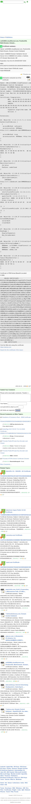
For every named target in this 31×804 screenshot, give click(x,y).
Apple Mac (9, 766)
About (10, 782)
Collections (16, 782)
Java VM (3, 772)
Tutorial (7, 779)
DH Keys (16, 766)
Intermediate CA (20, 770)
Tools (2, 779)
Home (2, 37)
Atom (2, 784)
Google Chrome (23, 768)
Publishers (9, 37)
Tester (2, 788)
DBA (13, 788)
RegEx (14, 790)
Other (2, 775)
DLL (27, 788)
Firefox (9, 768)
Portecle (7, 775)
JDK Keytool (10, 772)
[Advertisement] (15, 19)
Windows (19, 779)
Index (22, 782)
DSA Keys (23, 766)
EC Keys (3, 768)
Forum (16, 791)
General (14, 768)
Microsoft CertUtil (21, 772)
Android (3, 766)
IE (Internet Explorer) (7, 770)
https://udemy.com (5, 347)
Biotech (27, 790)
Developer (8, 788)
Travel (8, 791)
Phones (2, 791)
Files (1, 790)
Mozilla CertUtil (16, 774)
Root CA (17, 777)
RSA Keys (24, 777)
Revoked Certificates (7, 777)
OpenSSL (24, 774)
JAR (24, 788)
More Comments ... (6, 464)
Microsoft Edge (5, 774)
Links (19, 790)
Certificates (8, 790)
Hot (6, 782)
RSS (26, 782)
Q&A (23, 790)
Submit (18, 410)
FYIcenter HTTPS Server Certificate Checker (15, 458)
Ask (6, 784)
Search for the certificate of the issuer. (11, 350)
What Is (12, 779)
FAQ (12, 791)
